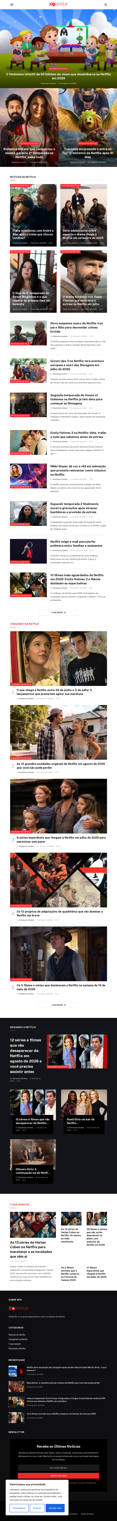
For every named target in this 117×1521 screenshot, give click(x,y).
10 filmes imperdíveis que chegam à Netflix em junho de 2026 (96, 1272)
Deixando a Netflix (17, 1348)
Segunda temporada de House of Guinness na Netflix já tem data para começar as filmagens (76, 399)
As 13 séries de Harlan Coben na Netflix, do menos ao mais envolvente (71, 1235)
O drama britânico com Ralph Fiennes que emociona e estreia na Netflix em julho (82, 300)
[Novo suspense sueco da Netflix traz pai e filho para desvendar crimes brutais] (28, 333)
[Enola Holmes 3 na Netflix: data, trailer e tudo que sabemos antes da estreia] (28, 442)
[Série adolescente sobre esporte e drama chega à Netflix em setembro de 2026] (83, 215)
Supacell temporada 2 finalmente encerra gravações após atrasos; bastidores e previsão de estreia (74, 508)
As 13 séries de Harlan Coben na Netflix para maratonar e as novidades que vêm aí (31, 1249)
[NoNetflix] (58, 4)
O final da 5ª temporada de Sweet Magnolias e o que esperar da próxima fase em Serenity (31, 298)
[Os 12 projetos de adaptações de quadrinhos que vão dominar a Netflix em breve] (58, 880)
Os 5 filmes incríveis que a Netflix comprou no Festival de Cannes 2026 (70, 1273)
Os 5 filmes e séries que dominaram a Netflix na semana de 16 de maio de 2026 (61, 987)
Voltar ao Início (87, 1514)
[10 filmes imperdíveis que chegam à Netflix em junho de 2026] (97, 1257)
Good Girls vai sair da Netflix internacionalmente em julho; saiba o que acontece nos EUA (82, 1121)
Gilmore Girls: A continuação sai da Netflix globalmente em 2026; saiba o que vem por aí (33, 1171)
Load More (57, 612)
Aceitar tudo (55, 1508)
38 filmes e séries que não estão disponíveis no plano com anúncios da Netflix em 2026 (97, 1237)
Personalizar (19, 1508)
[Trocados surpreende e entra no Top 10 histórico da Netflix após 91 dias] (87, 127)
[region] (37, 1497)
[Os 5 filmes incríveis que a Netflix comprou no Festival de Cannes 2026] (71, 1257)
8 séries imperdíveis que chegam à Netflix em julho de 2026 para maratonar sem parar (61, 839)
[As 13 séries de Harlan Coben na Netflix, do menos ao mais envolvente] (71, 1218)
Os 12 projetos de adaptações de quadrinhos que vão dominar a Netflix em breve (60, 913)
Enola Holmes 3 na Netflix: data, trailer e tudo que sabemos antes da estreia (78, 435)
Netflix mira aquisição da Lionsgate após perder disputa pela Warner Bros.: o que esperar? (66, 1368)
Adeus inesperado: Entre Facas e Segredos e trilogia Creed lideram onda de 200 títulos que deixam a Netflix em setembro (66, 1399)
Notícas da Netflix (58, 68)
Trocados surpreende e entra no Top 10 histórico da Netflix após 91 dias (88, 153)
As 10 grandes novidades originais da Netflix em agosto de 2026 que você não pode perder (61, 765)
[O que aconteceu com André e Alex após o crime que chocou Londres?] (33, 215)
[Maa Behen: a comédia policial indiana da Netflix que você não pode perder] (16, 1386)
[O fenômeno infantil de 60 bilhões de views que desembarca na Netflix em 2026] (58, 48)
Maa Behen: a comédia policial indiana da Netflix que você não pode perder (63, 1383)
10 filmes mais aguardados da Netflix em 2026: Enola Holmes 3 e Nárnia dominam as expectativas (77, 579)
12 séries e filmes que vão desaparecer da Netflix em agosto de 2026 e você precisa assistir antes (26, 1056)
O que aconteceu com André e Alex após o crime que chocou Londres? (33, 234)
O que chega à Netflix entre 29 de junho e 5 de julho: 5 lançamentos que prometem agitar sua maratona (54, 692)
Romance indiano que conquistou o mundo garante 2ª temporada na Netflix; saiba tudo (29, 153)
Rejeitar (37, 1508)
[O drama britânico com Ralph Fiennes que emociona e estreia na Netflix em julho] (83, 281)
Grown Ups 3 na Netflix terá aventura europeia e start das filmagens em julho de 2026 (77, 365)
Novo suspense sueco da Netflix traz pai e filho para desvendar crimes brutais (76, 327)
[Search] (105, 4)
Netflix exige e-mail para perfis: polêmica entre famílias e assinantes (76, 544)
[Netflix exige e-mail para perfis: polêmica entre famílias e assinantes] (28, 551)
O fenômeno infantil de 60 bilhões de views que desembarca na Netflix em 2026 (58, 76)
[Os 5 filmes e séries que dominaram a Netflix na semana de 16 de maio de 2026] (58, 953)
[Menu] (11, 4)
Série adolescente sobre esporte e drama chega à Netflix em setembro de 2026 (83, 234)
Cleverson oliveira (48, 83)
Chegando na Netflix (21, 595)
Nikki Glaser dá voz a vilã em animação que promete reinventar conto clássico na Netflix (78, 470)
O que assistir (15, 1344)
